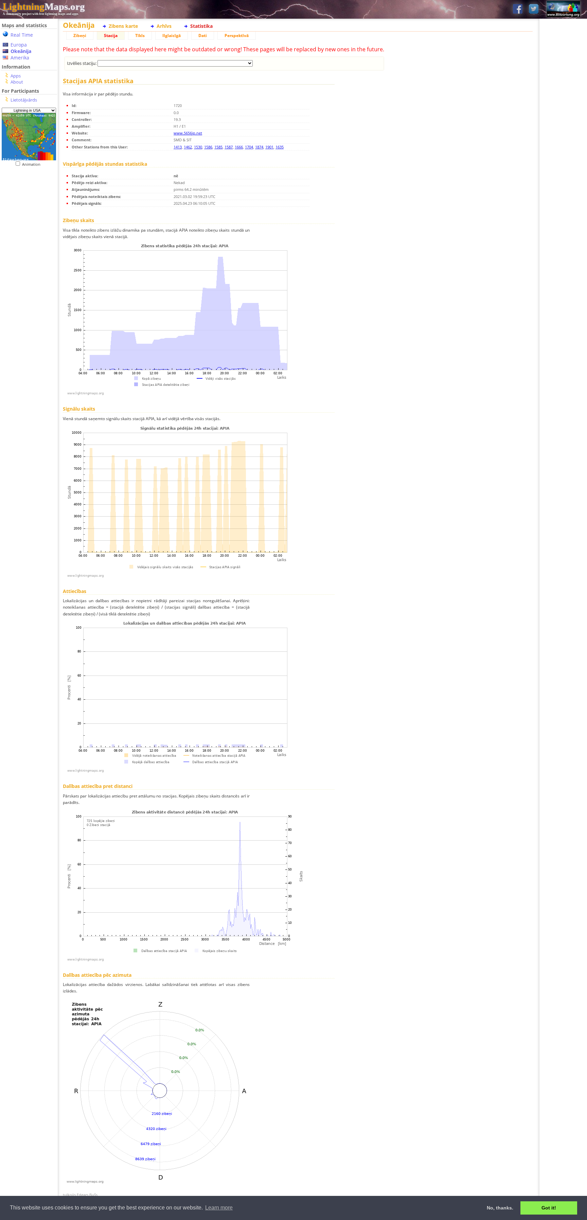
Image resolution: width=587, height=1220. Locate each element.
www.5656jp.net (188, 133)
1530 (198, 146)
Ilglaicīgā (171, 35)
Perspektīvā (237, 35)
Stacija (111, 35)
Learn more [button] (219, 1207)
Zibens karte (123, 26)
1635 (279, 146)
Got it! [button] (548, 1207)
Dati (202, 35)
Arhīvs (164, 26)
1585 (218, 146)
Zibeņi (79, 35)
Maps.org (44, 6)
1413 (178, 146)
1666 (239, 146)
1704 (249, 146)
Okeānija (21, 51)
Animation (32, 164)
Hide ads (563, 234)
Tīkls (140, 35)
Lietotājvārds (24, 100)
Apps (16, 76)
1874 (259, 146)
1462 (188, 146)
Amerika (20, 57)
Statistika (201, 26)
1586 (208, 146)
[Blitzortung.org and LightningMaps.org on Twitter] (533, 9)
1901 (269, 146)
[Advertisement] (29, 306)
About (17, 82)
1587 (229, 146)
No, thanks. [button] (500, 1207)
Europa (19, 44)
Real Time (22, 35)
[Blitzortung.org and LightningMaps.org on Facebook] (517, 9)
